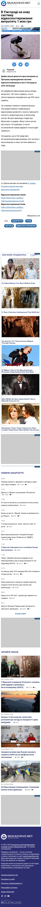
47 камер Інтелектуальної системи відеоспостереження (18, 186)
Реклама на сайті (8, 879)
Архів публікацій (7, 892)
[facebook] (2, 896)
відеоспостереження (26, 226)
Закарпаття (17, 221)
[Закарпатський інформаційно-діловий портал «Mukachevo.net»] (15, 3)
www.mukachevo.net (31, 856)
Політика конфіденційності (11, 883)
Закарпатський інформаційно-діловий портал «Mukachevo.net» (18, 846)
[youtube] (8, 896)
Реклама (20, 29)
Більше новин (20, 614)
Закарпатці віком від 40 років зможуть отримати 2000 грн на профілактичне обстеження (18, 754)
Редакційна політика (9, 888)
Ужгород (9, 226)
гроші (28, 221)
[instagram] (5, 896)
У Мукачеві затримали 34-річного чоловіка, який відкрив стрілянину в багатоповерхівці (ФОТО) (20, 684)
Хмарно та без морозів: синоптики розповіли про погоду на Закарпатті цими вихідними (19, 719)
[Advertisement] (20, 165)
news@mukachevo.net (9, 875)
